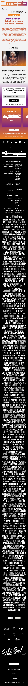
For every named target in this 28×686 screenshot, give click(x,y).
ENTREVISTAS (14, 15)
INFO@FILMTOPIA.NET (14, 147)
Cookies (14, 673)
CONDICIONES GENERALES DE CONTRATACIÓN (14, 682)
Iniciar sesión (18, 104)
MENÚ (3, 3)
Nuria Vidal (14, 47)
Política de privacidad (14, 669)
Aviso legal (14, 678)
